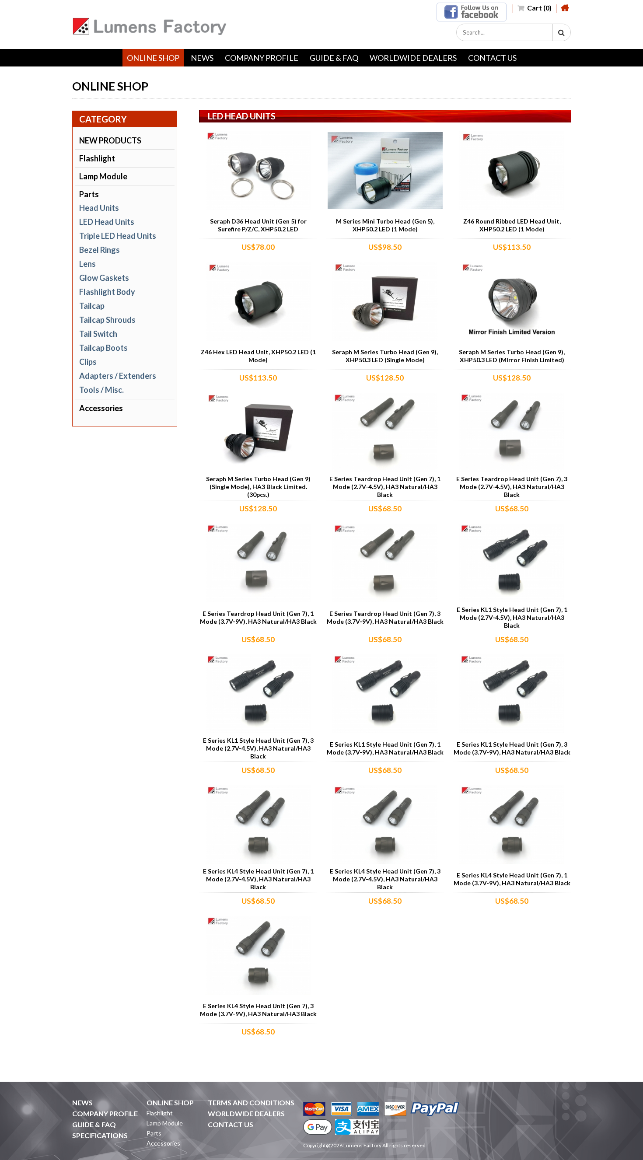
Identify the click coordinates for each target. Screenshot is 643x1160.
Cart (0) (539, 7)
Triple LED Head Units (117, 236)
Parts (89, 194)
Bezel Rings (99, 250)
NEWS (202, 58)
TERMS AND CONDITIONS (251, 1102)
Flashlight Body (107, 292)
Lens (87, 264)
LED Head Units (106, 222)
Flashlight (97, 158)
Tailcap (92, 306)
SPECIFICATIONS (100, 1135)
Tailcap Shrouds (107, 320)
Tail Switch (98, 334)
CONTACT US (492, 58)
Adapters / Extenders (117, 376)
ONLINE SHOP (153, 58)
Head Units (99, 208)
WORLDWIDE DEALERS (413, 58)
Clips (88, 362)
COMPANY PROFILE (261, 58)
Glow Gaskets (104, 278)
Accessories (101, 408)
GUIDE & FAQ (334, 58)
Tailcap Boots (103, 348)
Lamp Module (103, 176)
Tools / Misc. (101, 390)
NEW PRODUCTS (110, 140)
